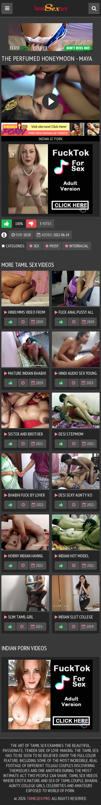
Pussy (54, 245)
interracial (78, 245)
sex (36, 245)
